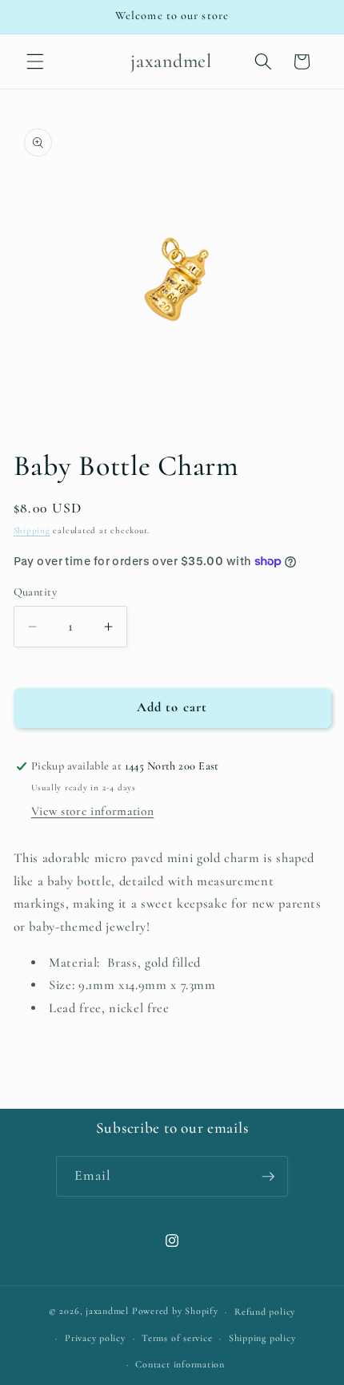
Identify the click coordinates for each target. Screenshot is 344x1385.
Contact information (180, 1364)
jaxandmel (107, 1311)
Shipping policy (262, 1337)
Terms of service (177, 1337)
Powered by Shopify (175, 1311)
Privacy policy (95, 1337)
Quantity (36, 592)
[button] (35, 61)
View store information (92, 811)
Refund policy (264, 1311)
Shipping (32, 530)
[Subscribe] (268, 1176)
